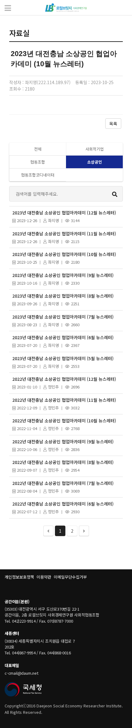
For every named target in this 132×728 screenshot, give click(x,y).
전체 (37, 149)
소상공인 (94, 162)
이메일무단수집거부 (70, 577)
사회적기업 (94, 149)
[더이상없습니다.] (48, 531)
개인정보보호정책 (19, 577)
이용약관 (44, 577)
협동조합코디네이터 (37, 175)
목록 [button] (113, 123)
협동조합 (37, 162)
